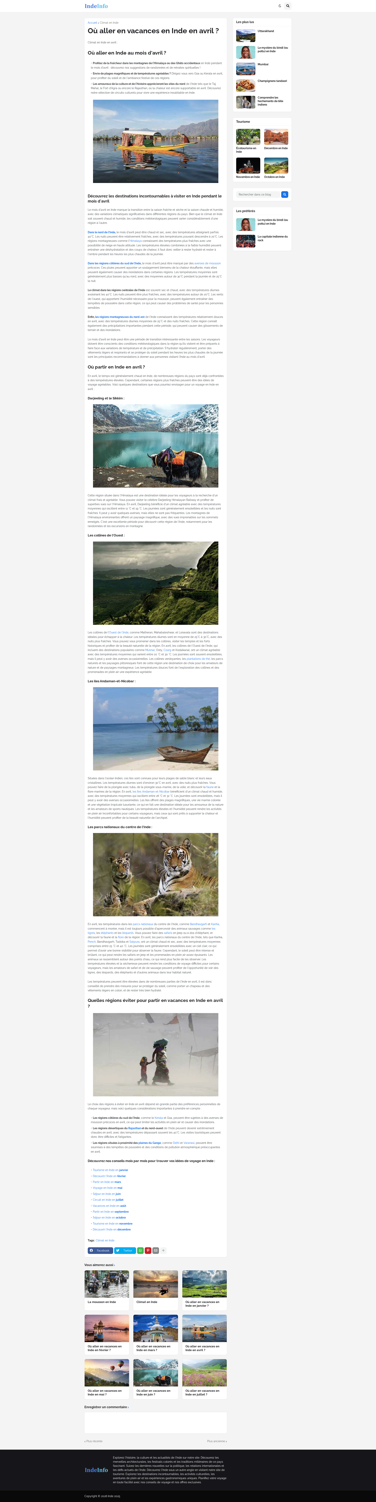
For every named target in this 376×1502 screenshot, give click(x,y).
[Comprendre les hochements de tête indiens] (245, 102)
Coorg (167, 650)
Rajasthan (134, 1128)
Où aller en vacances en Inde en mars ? (153, 1348)
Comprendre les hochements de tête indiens (270, 101)
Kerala (159, 1117)
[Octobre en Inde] (276, 166)
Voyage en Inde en (107, 1187)
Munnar (150, 650)
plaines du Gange (149, 1142)
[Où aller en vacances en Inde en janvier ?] (204, 1284)
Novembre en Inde (248, 176)
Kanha (215, 924)
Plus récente (94, 1441)
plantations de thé (198, 658)
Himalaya (136, 240)
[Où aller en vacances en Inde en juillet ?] (204, 1372)
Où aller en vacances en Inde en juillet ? (202, 1392)
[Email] (155, 1250)
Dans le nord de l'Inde (101, 232)
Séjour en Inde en (107, 1193)
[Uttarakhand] (245, 35)
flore (121, 937)
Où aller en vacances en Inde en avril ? (202, 1348)
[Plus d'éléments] (163, 1250)
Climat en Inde (109, 22)
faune (210, 787)
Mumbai (263, 64)
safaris (168, 932)
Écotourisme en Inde (246, 150)
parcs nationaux (143, 924)
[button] (280, 6)
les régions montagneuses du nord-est (120, 316)
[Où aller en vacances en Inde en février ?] (107, 1328)
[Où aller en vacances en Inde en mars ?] (155, 1328)
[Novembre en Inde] (248, 166)
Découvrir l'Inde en (109, 1176)
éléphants (107, 932)
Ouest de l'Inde (118, 632)
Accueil (92, 22)
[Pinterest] (148, 1250)
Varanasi (188, 1142)
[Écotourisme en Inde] (248, 137)
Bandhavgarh (198, 924)
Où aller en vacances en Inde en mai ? (105, 1392)
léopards (128, 932)
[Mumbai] (245, 69)
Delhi (176, 1142)
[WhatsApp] (140, 1250)
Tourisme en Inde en (110, 1170)
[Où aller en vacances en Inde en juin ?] (155, 1372)
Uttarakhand (266, 31)
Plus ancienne (216, 1441)
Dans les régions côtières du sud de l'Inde (114, 263)
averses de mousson (207, 263)
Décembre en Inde (276, 148)
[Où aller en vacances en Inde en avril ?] (204, 1328)
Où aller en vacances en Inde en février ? (105, 1348)
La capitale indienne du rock (273, 238)
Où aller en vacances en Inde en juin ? (153, 1392)
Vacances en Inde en (109, 1205)
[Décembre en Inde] (276, 137)
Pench (92, 941)
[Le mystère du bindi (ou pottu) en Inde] (245, 52)
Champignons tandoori (272, 80)
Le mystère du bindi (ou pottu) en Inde (273, 49)
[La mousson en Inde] (107, 1284)
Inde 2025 (114, 1496)
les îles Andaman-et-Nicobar (151, 791)
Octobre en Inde (274, 176)
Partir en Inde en (107, 1182)
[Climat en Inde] (155, 1284)
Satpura (134, 941)
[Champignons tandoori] (245, 85)
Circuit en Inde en (108, 1199)
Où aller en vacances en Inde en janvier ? (202, 1304)
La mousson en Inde (102, 1302)
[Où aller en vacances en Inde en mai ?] (107, 1372)
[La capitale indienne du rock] (245, 241)
